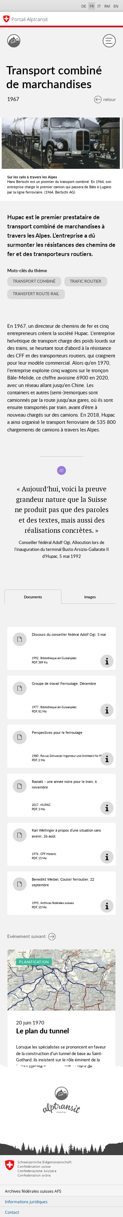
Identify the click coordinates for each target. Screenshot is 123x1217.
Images (90, 597)
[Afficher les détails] (106, 661)
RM (107, 6)
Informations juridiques (26, 1201)
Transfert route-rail (36, 294)
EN (115, 6)
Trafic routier (85, 281)
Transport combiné (34, 281)
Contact (12, 1212)
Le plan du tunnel (42, 1031)
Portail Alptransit (29, 19)
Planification (34, 961)
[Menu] (109, 40)
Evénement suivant (26, 936)
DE (83, 6)
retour (109, 99)
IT (99, 6)
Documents (33, 597)
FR (92, 6)
